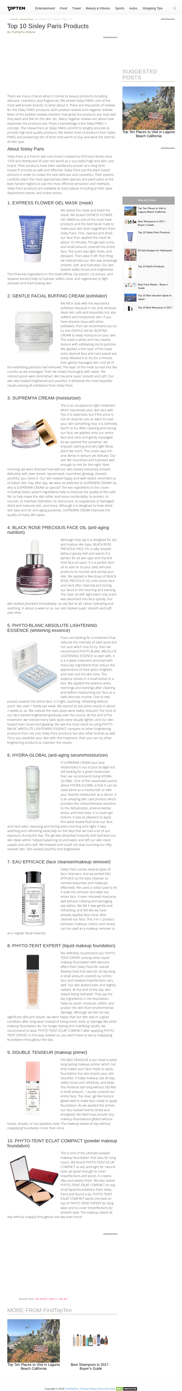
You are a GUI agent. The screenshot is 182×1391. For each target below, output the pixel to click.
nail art (63, 1299)
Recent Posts (147, 200)
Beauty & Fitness (98, 8)
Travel (76, 8)
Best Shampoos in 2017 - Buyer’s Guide (91, 1366)
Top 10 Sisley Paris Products (154, 232)
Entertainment (45, 8)
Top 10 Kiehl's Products (151, 266)
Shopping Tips (152, 8)
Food (63, 8)
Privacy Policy (88, 1388)
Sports (119, 8)
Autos (133, 8)
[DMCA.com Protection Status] (126, 1388)
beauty (53, 1299)
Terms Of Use (106, 1388)
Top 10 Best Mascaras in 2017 (155, 307)
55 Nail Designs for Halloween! (155, 250)
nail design (41, 1299)
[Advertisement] (62, 64)
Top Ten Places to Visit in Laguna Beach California (33, 1366)
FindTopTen (71, 1388)
